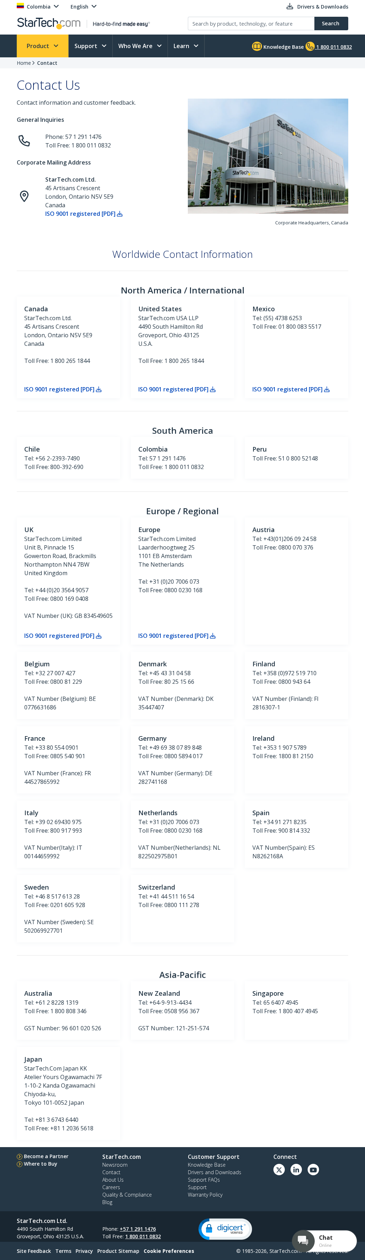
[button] (225, 1229)
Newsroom (115, 1164)
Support (86, 46)
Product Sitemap (118, 1251)
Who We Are (136, 46)
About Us (113, 1179)
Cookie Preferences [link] (169, 1251)
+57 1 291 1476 (138, 1228)
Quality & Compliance (127, 1194)
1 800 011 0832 (143, 1236)
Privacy (84, 1251)
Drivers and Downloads (214, 1172)
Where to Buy (40, 1163)
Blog (107, 1202)
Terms (63, 1251)
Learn (182, 46)
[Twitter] (279, 1169)
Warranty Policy (205, 1194)
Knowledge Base (283, 46)
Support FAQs (204, 1179)
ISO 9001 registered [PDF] (81, 214)
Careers (111, 1187)
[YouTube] (313, 1169)
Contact (47, 62)
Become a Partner (46, 1156)
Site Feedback (34, 1251)
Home (24, 62)
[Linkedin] (296, 1169)
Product (39, 46)
